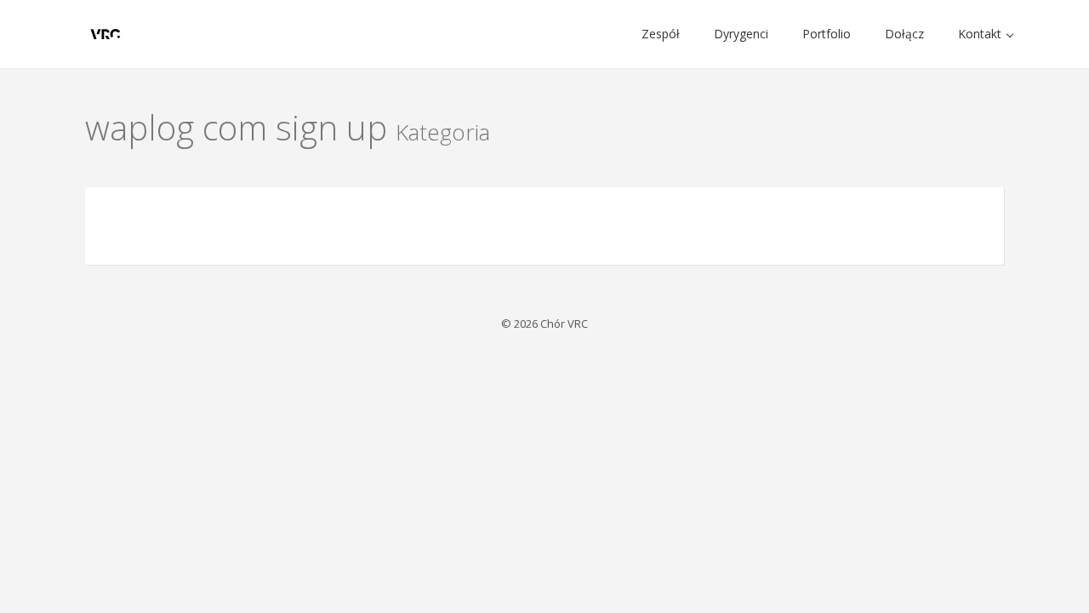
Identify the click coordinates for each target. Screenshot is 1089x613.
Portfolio (826, 34)
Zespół (660, 34)
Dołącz (904, 34)
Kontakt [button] (981, 34)
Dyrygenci (741, 34)
